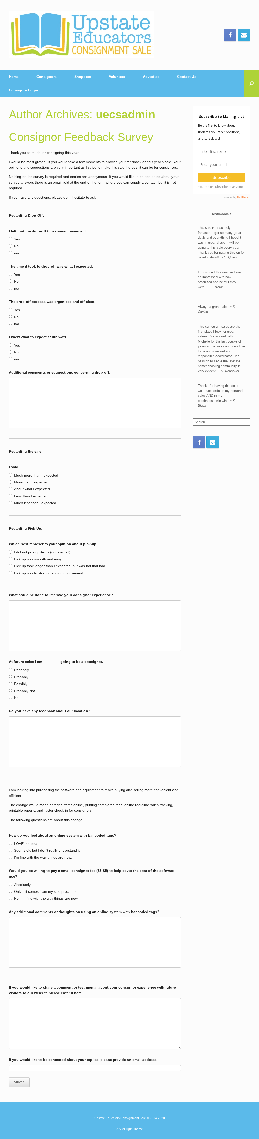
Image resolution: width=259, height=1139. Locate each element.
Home (14, 76)
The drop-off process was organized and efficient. (52, 302)
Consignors (46, 76)
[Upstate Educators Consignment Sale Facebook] (230, 35)
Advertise (151, 76)
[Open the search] (251, 83)
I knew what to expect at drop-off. (38, 337)
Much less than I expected (35, 503)
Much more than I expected (36, 475)
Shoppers (82, 76)
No (16, 246)
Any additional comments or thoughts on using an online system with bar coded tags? (84, 912)
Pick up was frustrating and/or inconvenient (48, 573)
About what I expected (32, 489)
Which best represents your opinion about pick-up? (54, 544)
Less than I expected (31, 496)
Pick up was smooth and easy (38, 559)
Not (17, 698)
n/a (16, 253)
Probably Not (24, 691)
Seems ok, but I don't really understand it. (47, 850)
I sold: (14, 467)
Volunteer (117, 76)
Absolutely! (23, 885)
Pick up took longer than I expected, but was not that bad (59, 566)
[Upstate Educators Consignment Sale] (81, 34)
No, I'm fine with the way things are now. (46, 898)
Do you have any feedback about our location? (49, 711)
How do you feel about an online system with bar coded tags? (62, 835)
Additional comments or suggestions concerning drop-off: (59, 372)
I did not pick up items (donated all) (42, 552)
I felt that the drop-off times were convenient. (48, 231)
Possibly (20, 684)
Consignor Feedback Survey (81, 136)
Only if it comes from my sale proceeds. (45, 891)
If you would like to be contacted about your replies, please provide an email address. (83, 1060)
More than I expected (31, 482)
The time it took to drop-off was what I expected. (51, 266)
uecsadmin (125, 114)
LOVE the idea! (26, 844)
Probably (21, 677)
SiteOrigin (126, 1129)
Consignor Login (23, 90)
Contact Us (186, 76)
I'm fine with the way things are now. (43, 857)
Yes (17, 239)
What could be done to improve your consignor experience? (61, 595)
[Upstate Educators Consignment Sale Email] (244, 35)
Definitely (21, 670)
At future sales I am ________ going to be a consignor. (56, 662)
